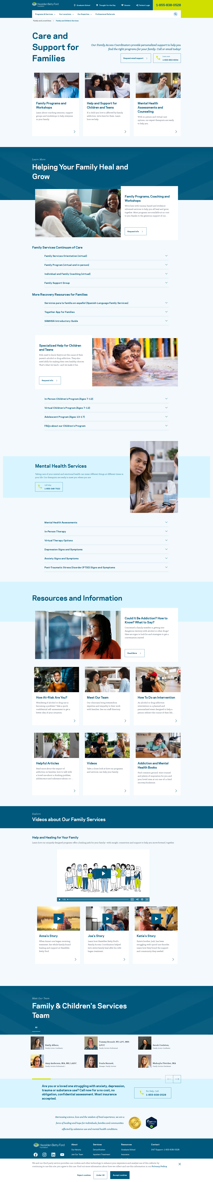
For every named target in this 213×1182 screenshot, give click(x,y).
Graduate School (83, 5)
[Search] (175, 14)
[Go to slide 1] (41, 1078)
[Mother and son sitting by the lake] (57, 918)
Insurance (125, 1154)
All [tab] (36, 1027)
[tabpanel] (106, 1053)
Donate (127, 5)
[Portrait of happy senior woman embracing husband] (106, 918)
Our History (76, 1149)
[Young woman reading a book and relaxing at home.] (157, 745)
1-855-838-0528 (168, 5)
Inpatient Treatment (101, 1154)
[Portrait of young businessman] (55, 679)
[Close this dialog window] (180, 1164)
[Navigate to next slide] (177, 1079)
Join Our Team (77, 1154)
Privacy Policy (159, 1166)
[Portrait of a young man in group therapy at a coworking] (155, 918)
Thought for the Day (107, 5)
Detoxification (99, 1149)
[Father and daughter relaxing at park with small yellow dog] (106, 745)
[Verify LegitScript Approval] (151, 1123)
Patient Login (144, 5)
